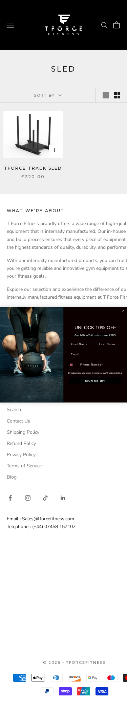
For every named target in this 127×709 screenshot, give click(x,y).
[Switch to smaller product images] (117, 95)
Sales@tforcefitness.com (48, 519)
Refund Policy (21, 443)
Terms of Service (24, 466)
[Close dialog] (123, 311)
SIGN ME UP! (95, 381)
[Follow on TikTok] (45, 498)
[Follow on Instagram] (27, 498)
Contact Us (18, 421)
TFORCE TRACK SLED (33, 168)
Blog (12, 477)
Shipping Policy (23, 432)
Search (14, 409)
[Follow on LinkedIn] (63, 498)
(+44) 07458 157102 (54, 526)
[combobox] (73, 364)
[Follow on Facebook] (10, 498)
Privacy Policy (21, 454)
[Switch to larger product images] (106, 95)
